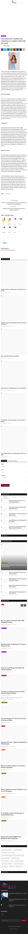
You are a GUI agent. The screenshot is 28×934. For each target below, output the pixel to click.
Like (3, 224)
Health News (11, 866)
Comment (3, 475)
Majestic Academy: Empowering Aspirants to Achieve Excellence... (13, 323)
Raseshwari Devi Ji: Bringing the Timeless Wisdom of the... (13, 645)
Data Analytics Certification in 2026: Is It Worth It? (17, 894)
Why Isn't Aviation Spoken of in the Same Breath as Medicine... (13, 766)
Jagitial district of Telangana (7, 863)
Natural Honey (11, 852)
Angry (3, 232)
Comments (4, 460)
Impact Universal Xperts (18, 863)
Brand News (3, 35)
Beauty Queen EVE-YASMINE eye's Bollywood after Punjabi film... (11, 837)
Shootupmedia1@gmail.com (6, 326)
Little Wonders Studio (17, 850)
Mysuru (11, 861)
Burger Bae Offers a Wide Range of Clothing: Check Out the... (13, 290)
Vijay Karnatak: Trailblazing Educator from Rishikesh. (13, 388)
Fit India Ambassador (19, 861)
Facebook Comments (12, 460)
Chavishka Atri (4, 98)
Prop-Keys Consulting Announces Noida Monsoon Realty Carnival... (13, 692)
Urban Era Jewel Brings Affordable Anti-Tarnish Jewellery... (17, 573)
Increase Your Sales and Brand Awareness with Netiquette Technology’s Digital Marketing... (14, 203)
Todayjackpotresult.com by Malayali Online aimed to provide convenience (14, 209)
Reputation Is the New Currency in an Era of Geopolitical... (17, 906)
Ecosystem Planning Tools (7, 850)
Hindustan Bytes (7, 45)
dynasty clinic (4, 852)
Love (15, 224)
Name (2, 464)
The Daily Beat (3, 358)
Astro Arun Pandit (5, 861)
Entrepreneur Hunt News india (6, 389)
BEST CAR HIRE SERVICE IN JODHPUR (10, 356)
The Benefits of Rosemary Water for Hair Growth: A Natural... (13, 420)
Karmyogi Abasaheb (5, 858)
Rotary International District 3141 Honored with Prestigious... (18, 586)
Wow (15, 232)
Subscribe (24, 920)
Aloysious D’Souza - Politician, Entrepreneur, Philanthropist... (14, 743)
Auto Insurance (5, 866)
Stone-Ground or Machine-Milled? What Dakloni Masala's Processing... (17, 527)
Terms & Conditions (13, 928)
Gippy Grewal (18, 866)
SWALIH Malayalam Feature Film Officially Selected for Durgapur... (18, 579)
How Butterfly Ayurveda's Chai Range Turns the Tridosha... (18, 521)
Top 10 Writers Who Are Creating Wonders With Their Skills (13, 454)
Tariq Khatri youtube (15, 858)
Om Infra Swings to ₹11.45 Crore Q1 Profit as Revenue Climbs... (13, 719)
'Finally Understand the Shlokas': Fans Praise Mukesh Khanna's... (17, 501)
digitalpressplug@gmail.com (14, 510)
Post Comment (5, 485)
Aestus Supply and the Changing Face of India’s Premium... (17, 592)
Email (2, 469)
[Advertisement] (14, 15)
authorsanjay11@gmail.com (6, 746)
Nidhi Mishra (11, 503)
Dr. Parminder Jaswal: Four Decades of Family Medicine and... (12, 814)
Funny (20, 224)
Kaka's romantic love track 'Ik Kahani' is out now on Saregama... (13, 790)
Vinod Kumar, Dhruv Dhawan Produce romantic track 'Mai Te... (18, 900)
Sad (9, 232)
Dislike (9, 224)
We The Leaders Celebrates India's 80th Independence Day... (17, 508)
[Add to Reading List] (23, 49)
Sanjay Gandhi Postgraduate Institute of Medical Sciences (13, 855)
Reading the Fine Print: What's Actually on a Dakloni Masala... (18, 514)
